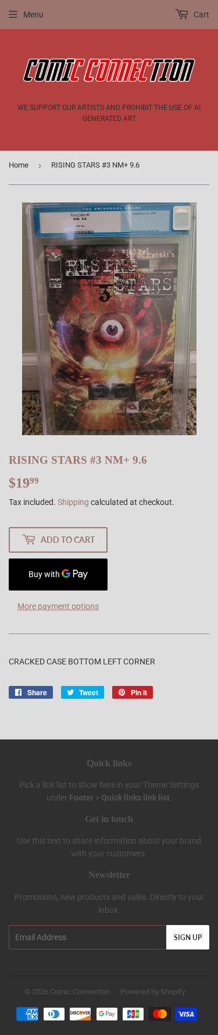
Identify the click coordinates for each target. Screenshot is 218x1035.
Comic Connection (80, 991)
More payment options (58, 606)
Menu (33, 14)
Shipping (73, 502)
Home (18, 165)
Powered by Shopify (152, 991)
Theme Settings (171, 784)
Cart (200, 14)
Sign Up (188, 937)
